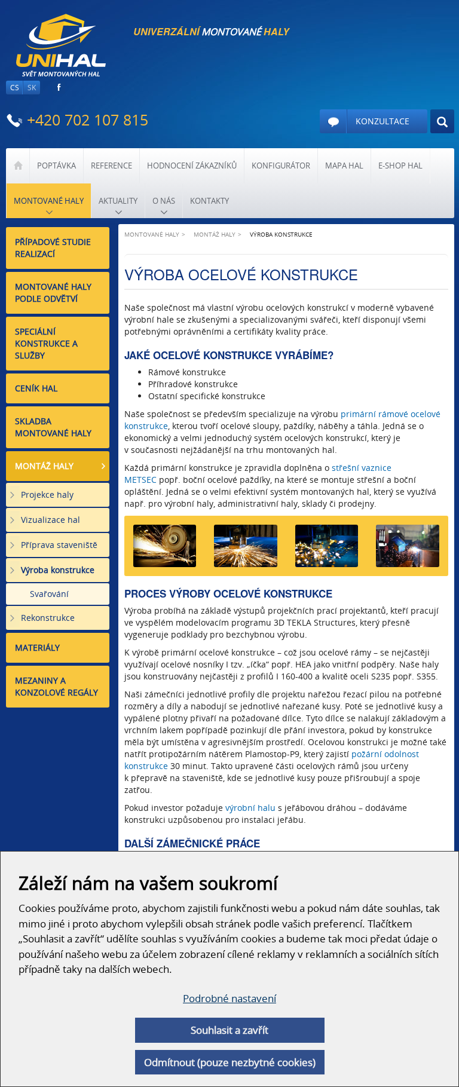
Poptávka (56, 165)
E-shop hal (400, 165)
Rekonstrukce (48, 617)
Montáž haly (44, 465)
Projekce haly (47, 494)
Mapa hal (344, 165)
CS (14, 87)
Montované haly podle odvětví (53, 292)
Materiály (37, 647)
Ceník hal (36, 388)
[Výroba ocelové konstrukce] (165, 550)
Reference (111, 165)
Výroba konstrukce (57, 569)
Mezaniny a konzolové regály (56, 686)
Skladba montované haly (53, 427)
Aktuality (118, 200)
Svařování (49, 593)
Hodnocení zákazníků (192, 165)
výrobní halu (250, 807)
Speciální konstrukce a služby (46, 343)
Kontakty (209, 200)
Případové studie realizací (53, 247)
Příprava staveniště (59, 544)
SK (31, 87)
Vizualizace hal (50, 519)
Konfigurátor (281, 165)
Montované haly (49, 200)
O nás (163, 200)
